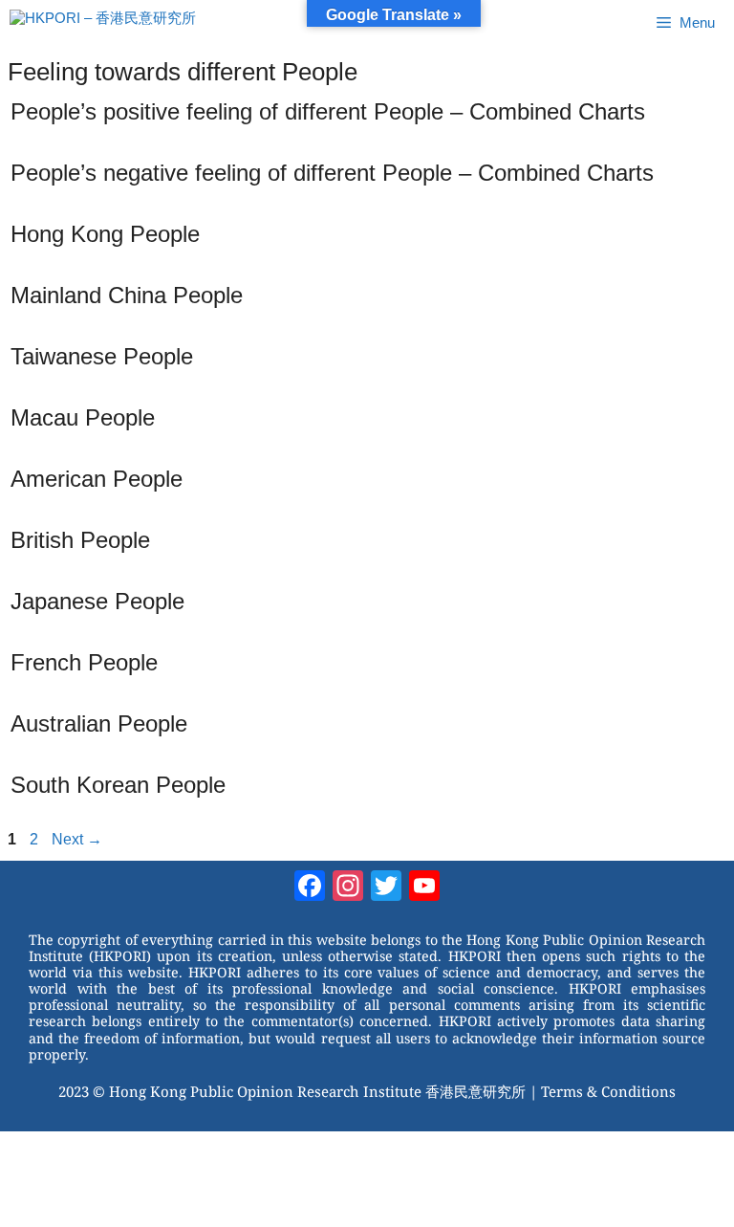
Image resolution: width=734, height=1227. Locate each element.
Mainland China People (127, 295)
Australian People (99, 723)
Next (77, 839)
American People (97, 479)
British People (80, 540)
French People (84, 662)
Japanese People (97, 601)
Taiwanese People (102, 356)
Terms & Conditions (608, 1091)
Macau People (83, 417)
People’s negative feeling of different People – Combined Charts (332, 173)
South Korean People (118, 785)
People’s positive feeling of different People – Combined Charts (328, 111)
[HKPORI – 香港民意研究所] (103, 23)
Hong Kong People (105, 234)
